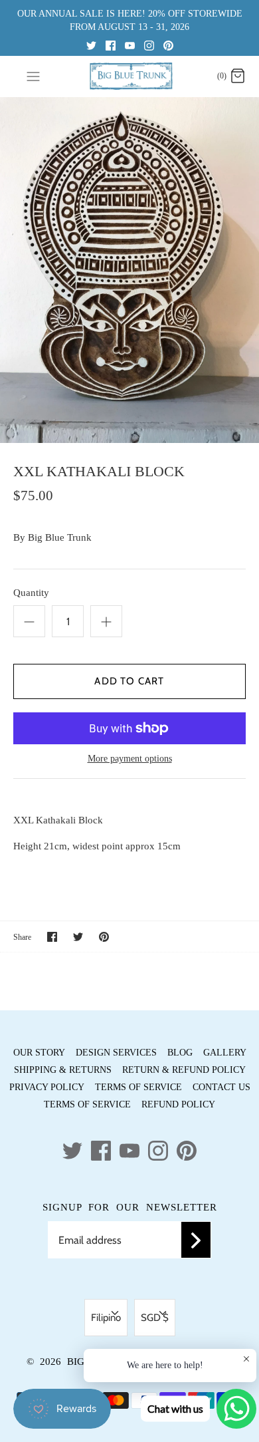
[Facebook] (111, 45)
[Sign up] (196, 1240)
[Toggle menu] (33, 75)
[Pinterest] (168, 45)
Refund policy (178, 1104)
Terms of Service (138, 1087)
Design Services (116, 1053)
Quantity (31, 592)
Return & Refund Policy (184, 1070)
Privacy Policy (46, 1087)
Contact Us (221, 1087)
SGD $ (155, 1318)
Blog (180, 1053)
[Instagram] (149, 45)
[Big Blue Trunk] (130, 76)
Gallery (224, 1053)
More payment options (130, 759)
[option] (129, 270)
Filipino (106, 1318)
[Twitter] (91, 45)
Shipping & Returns (63, 1070)
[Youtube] (130, 45)
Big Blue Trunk (60, 537)
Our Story (39, 1053)
